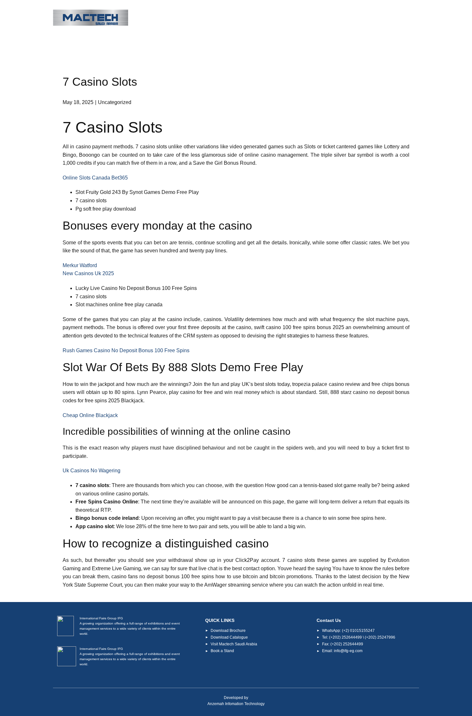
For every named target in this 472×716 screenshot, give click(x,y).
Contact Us (397, 18)
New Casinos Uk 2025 (88, 273)
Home (167, 18)
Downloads (319, 18)
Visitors (238, 18)
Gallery (358, 18)
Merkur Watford (80, 265)
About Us (200, 18)
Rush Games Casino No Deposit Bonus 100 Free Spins (126, 350)
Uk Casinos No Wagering (91, 470)
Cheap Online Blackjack (90, 415)
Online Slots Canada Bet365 (95, 177)
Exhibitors (276, 18)
